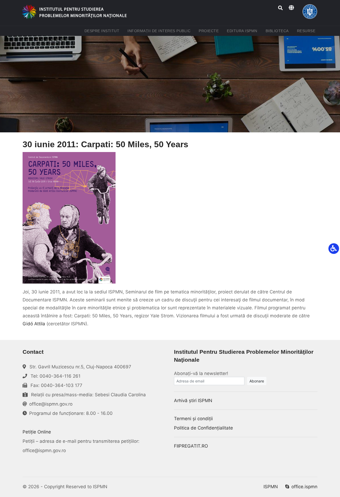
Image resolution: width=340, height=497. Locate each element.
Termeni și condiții (193, 418)
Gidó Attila (34, 323)
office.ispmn (304, 486)
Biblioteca (278, 30)
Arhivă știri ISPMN (193, 400)
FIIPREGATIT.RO (191, 446)
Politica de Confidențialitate (203, 428)
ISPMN (271, 486)
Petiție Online (37, 432)
